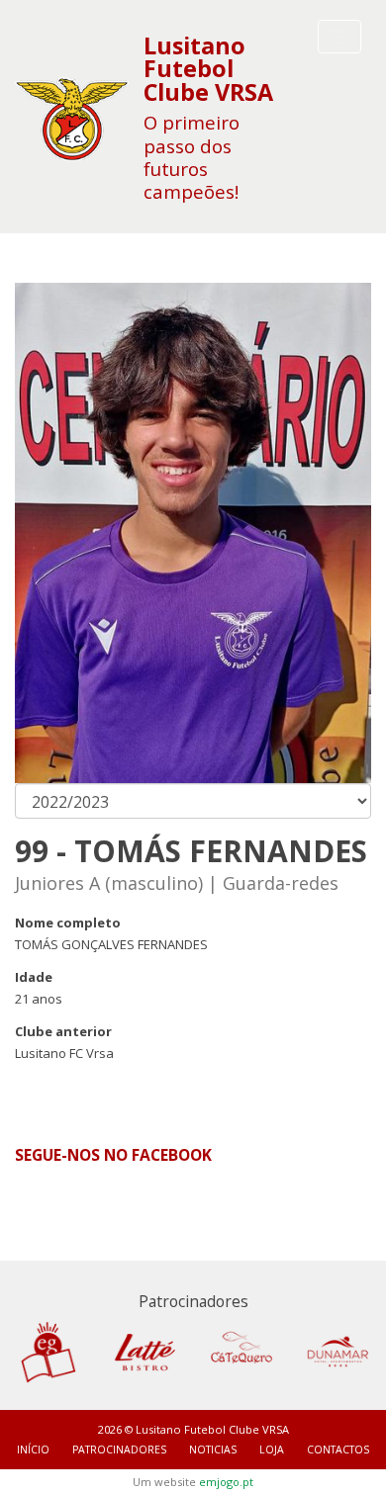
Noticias (213, 1449)
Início (33, 1449)
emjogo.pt (226, 1481)
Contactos (338, 1449)
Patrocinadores (119, 1449)
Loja (271, 1449)
